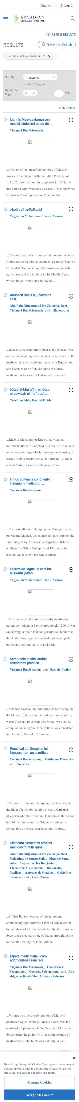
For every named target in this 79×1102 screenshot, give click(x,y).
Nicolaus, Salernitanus (43, 971)
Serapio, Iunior (60, 669)
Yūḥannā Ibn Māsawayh (26, 130)
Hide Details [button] (67, 107)
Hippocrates (60, 310)
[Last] (68, 94)
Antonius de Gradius (39, 872)
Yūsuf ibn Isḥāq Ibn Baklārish (30, 400)
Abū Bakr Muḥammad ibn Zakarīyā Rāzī (38, 305)
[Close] (74, 1058)
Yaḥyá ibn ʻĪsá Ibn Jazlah (37, 863)
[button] (65, 93)
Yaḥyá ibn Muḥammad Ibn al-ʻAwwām (37, 216)
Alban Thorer (40, 877)
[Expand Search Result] (71, 120)
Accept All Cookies (39, 1094)
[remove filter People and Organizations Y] (49, 56)
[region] (39, 1077)
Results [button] (12, 45)
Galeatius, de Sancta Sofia (28, 858)
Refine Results (64, 34)
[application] (49, 56)
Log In (68, 5)
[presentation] (41, 153)
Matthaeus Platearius (59, 759)
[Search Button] (73, 18)
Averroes (23, 763)
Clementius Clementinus (26, 867)
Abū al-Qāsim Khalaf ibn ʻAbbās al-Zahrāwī (41, 973)
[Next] (65, 94)
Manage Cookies (39, 1082)
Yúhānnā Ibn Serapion (25, 489)
